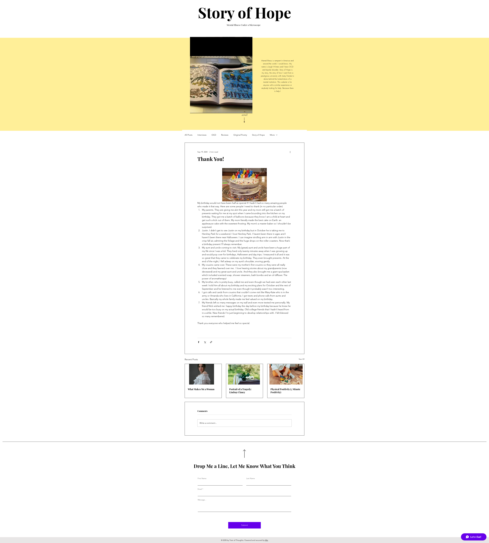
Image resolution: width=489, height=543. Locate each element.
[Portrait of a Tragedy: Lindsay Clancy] (244, 374)
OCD (214, 135)
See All (301, 359)
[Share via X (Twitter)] (205, 342)
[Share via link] (211, 342)
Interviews (202, 135)
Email (200, 489)
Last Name (250, 478)
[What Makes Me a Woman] (203, 374)
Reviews (224, 135)
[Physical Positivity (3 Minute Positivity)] (285, 374)
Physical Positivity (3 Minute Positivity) (285, 391)
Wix (266, 540)
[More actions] (290, 151)
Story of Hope (244, 12)
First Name (202, 478)
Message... (202, 500)
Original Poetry (240, 135)
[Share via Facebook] (198, 342)
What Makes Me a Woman (201, 389)
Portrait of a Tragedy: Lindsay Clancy (240, 391)
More (272, 135)
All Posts (188, 135)
